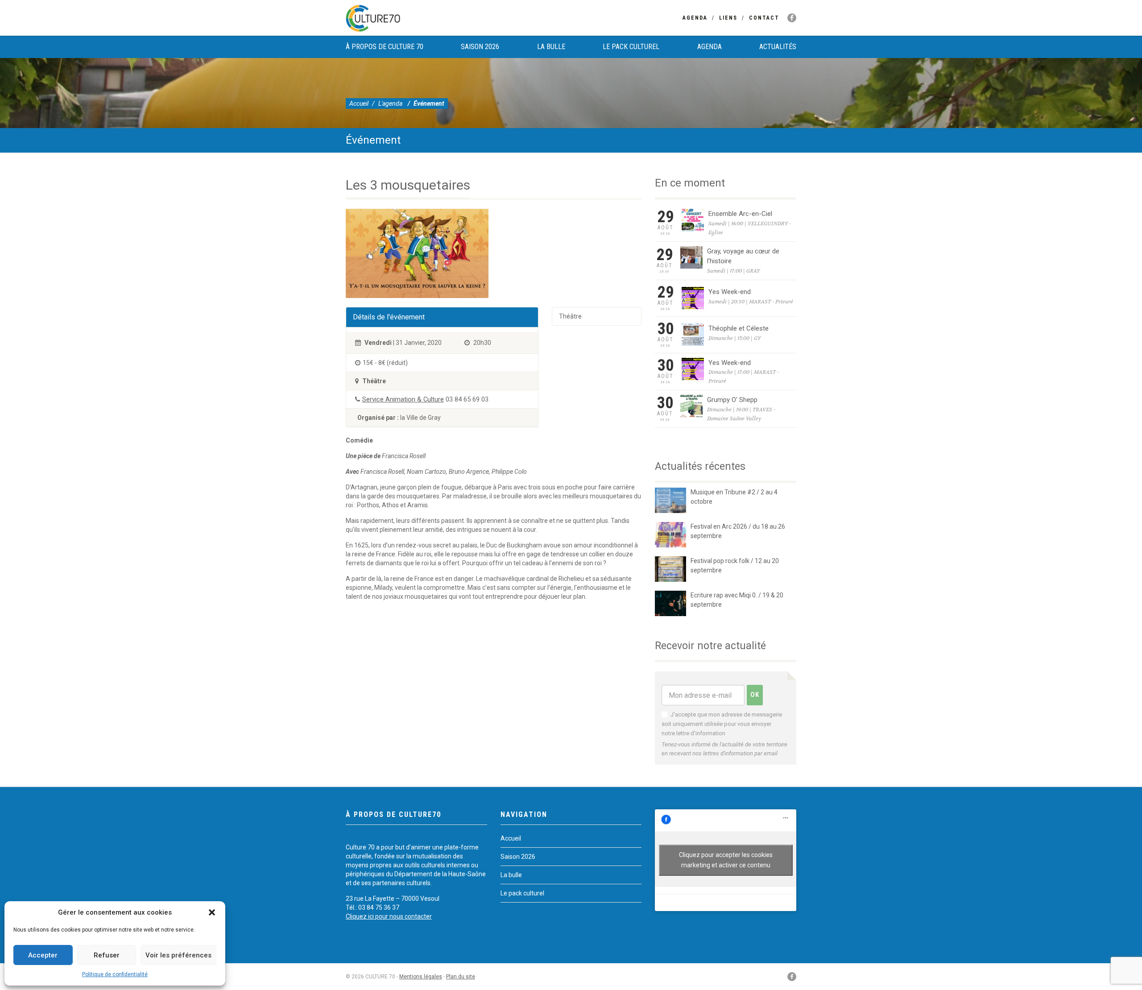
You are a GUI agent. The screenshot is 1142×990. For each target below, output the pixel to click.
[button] (211, 912)
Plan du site (460, 976)
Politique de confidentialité (115, 974)
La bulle (551, 46)
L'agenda (390, 103)
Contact (764, 18)
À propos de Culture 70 (384, 46)
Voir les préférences (178, 955)
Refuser (107, 955)
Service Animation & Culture (403, 399)
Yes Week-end (729, 292)
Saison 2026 (480, 46)
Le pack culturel (631, 46)
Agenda (695, 18)
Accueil (358, 103)
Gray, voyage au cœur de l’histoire (743, 256)
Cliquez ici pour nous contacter (389, 916)
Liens (728, 18)
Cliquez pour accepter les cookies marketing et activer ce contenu (726, 860)
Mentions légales (420, 976)
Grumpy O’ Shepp (732, 400)
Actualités (777, 46)
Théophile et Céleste (738, 328)
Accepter (43, 955)
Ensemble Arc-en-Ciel (740, 214)
